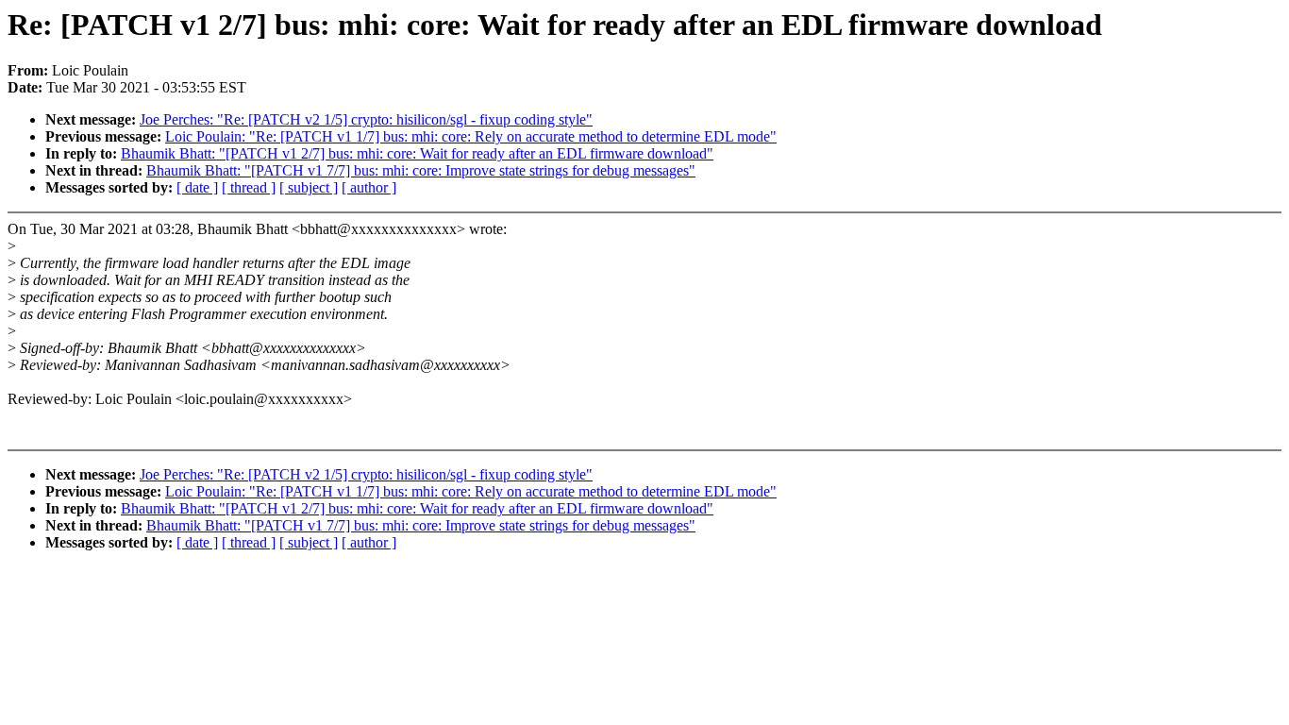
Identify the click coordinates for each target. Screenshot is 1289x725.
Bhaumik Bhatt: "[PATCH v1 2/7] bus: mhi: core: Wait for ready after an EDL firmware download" (417, 153)
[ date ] (197, 187)
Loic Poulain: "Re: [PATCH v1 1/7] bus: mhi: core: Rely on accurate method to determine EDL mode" (471, 136)
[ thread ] (249, 187)
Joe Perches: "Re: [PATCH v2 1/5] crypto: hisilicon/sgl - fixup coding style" (366, 119)
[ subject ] (308, 187)
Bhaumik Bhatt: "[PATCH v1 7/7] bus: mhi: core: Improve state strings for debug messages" (420, 170)
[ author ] (369, 187)
